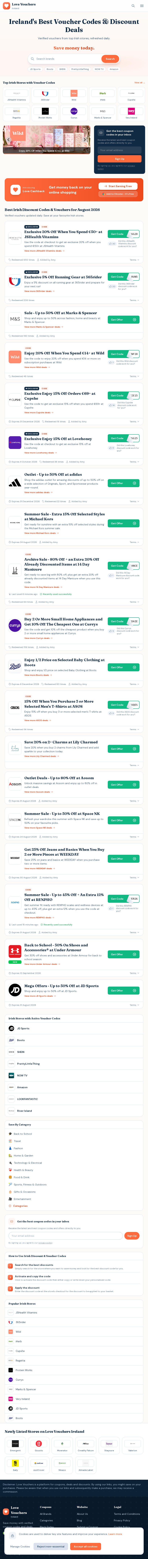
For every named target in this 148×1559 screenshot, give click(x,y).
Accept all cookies (85, 1546)
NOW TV (99, 69)
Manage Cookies (20, 1546)
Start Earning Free (120, 186)
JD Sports (35, 69)
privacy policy (45, 1243)
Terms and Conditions (127, 1514)
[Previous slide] (9, 140)
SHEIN (62, 69)
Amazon (114, 69)
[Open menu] (142, 6)
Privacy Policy (122, 1520)
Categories (46, 1520)
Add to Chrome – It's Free (120, 193)
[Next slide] (85, 140)
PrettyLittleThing (80, 69)
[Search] (133, 6)
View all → (139, 82)
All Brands (45, 1514)
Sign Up (119, 158)
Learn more (115, 1534)
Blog (79, 1520)
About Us (82, 1514)
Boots (50, 69)
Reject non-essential (50, 1546)
